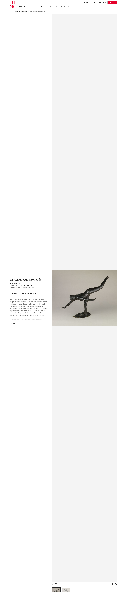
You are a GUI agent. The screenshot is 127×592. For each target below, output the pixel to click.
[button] (84, 298)
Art (42, 7)
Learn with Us (49, 7)
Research (59, 7)
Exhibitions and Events (31, 7)
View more (13, 323)
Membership (102, 2)
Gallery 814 (36, 293)
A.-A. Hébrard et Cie (25, 285)
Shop (66, 7)
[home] (10, 11)
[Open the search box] (71, 7)
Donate (93, 2)
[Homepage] (13, 4)
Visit (20, 7)
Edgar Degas (13, 283)
